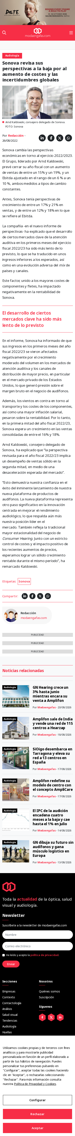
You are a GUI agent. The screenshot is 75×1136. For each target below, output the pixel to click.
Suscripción (46, 997)
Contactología (11, 1003)
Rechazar (37, 1114)
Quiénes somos (49, 991)
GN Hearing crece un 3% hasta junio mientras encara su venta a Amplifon (50, 694)
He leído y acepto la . (32, 955)
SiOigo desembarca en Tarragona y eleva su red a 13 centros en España (52, 756)
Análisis (7, 1009)
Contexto (8, 997)
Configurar (37, 1100)
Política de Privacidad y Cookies (35, 1084)
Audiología (9, 1026)
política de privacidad (44, 955)
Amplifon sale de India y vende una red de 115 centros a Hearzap (53, 723)
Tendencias (9, 1020)
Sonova (24, 581)
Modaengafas (47, 707)
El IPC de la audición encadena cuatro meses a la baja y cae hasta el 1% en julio (51, 817)
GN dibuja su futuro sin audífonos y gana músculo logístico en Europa (53, 849)
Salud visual (10, 1015)
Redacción (16, 135)
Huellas (7, 1032)
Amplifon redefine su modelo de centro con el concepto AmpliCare (53, 785)
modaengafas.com (34, 618)
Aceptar (38, 1128)
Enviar (11, 964)
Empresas (8, 991)
